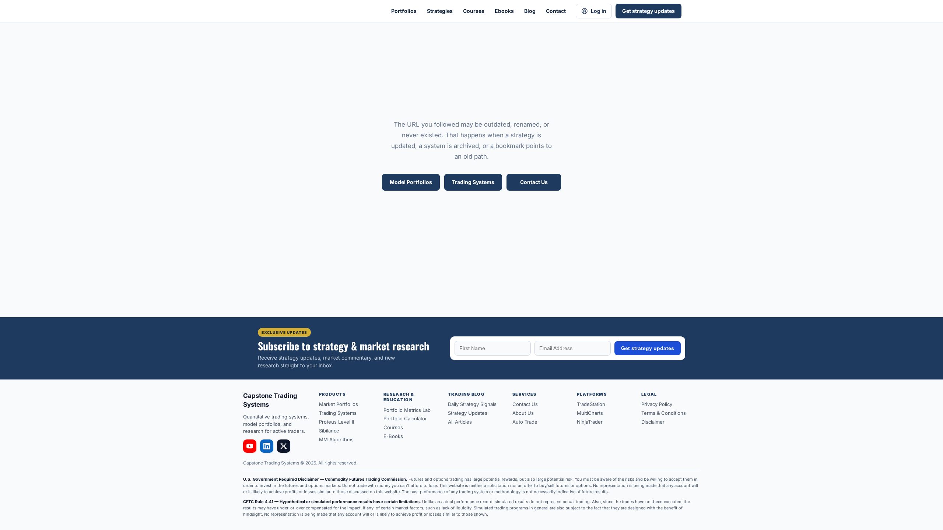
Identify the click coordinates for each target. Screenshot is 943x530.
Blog (530, 11)
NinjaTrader (590, 422)
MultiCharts (590, 413)
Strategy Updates (467, 413)
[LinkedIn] (266, 446)
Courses (473, 11)
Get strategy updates (648, 11)
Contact (556, 11)
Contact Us (534, 182)
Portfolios (404, 11)
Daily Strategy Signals (472, 404)
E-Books (393, 436)
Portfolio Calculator (405, 418)
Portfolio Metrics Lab (407, 410)
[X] (283, 446)
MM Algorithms (336, 439)
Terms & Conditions (663, 413)
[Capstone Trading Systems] (317, 11)
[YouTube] (249, 446)
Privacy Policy (656, 404)
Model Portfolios (411, 182)
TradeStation (591, 404)
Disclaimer (653, 422)
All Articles (460, 422)
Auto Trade (524, 422)
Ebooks (504, 11)
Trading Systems (473, 182)
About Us (523, 413)
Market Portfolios (338, 404)
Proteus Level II (336, 422)
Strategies (440, 11)
